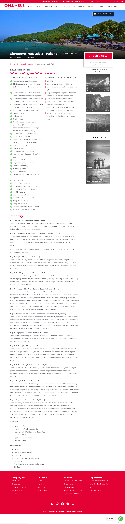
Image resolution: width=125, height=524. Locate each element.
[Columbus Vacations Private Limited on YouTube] (73, 503)
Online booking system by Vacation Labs (59, 511)
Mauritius (41, 487)
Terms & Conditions (19, 487)
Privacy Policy (17, 490)
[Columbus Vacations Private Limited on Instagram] (62, 503)
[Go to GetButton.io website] (121, 522)
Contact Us (16, 484)
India (38, 6)
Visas (80, 6)
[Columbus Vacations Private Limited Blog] (67, 503)
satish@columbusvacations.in (74, 1)
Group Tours (69, 6)
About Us (15, 481)
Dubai (40, 481)
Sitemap (15, 494)
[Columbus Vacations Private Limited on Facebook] (52, 503)
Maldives (41, 484)
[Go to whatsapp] (120, 518)
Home (30, 6)
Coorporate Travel (96, 6)
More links (113, 6)
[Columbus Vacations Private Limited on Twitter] (57, 503)
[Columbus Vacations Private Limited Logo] (14, 6)
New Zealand (43, 490)
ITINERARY (30, 57)
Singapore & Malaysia (25, 64)
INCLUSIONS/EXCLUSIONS (17, 57)
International (51, 6)
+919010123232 (95, 1)
